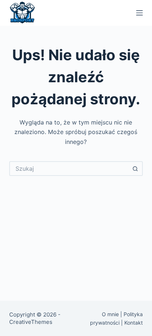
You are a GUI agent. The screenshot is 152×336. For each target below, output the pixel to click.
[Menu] (139, 13)
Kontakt (133, 322)
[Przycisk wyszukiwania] (135, 168)
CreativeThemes (30, 321)
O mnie (110, 314)
